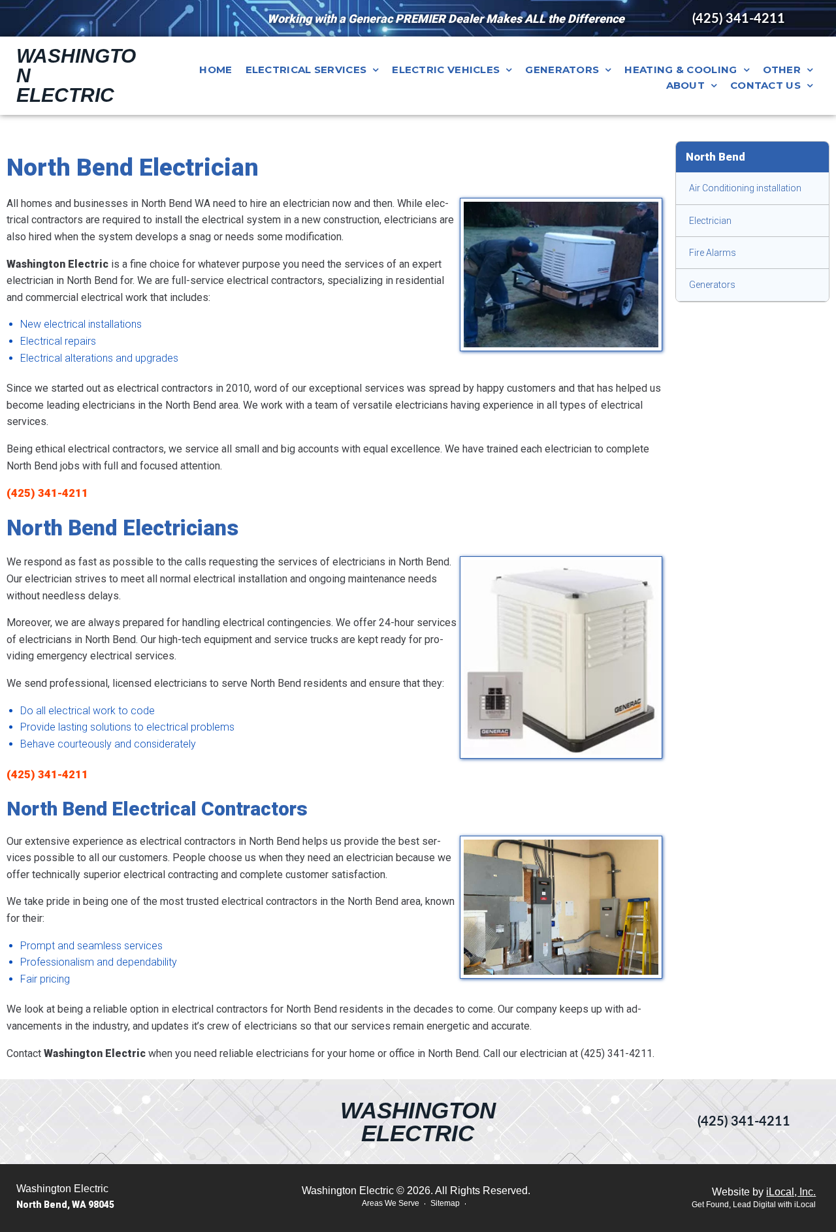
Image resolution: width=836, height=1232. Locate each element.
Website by (764, 1191)
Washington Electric (418, 1122)
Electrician (710, 220)
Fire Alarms (712, 252)
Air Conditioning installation (745, 188)
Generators (712, 284)
